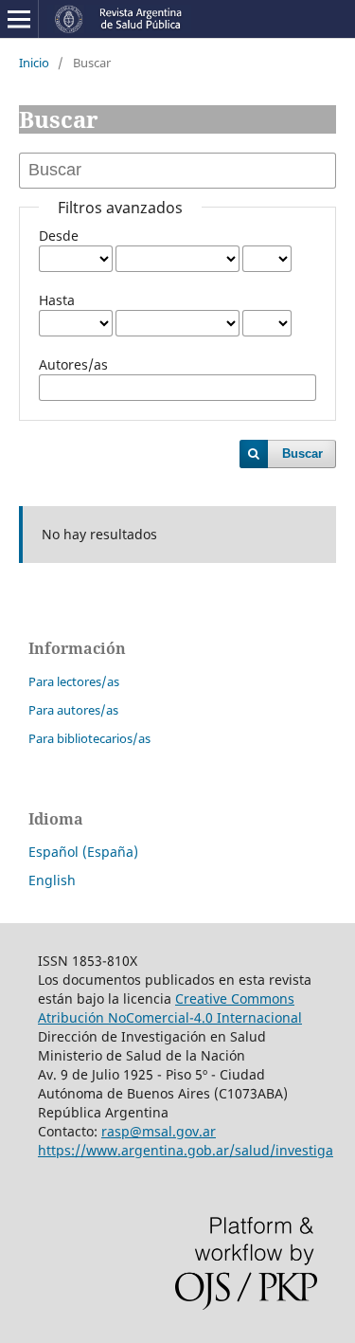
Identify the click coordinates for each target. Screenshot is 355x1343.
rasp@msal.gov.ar (158, 1131)
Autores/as (73, 364)
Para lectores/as (73, 681)
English (52, 880)
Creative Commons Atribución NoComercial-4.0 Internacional (170, 1007)
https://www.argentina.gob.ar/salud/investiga (185, 1150)
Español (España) (83, 852)
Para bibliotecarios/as (89, 738)
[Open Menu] (19, 19)
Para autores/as (73, 709)
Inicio (34, 62)
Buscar (302, 453)
